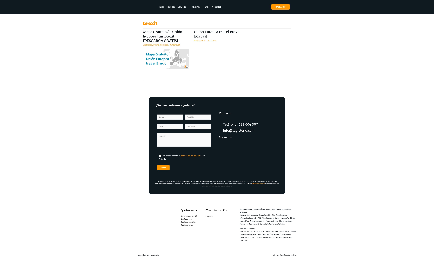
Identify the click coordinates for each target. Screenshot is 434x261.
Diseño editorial (187, 225)
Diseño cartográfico (188, 222)
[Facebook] (223, 146)
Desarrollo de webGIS (189, 216)
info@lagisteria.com (258, 183)
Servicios (182, 7)
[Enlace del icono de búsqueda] (293, 6)
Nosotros (171, 7)
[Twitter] (232, 146)
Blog (207, 7)
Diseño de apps (186, 219)
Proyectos (195, 7)
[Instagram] (241, 146)
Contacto (216, 7)
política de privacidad (190, 156)
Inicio (161, 7)
